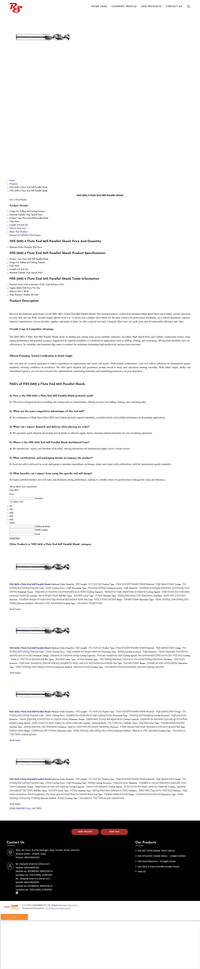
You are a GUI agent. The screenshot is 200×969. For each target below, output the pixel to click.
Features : (46, 600)
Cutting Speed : (152, 656)
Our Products (151, 6)
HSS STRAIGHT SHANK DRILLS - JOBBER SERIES (161, 856)
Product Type (16, 259)
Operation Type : (85, 731)
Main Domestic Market (20, 295)
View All (142, 871)
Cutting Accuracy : (117, 588)
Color (12, 266)
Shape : (127, 600)
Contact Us (174, 6)
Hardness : (169, 596)
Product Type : (123, 584)
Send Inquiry (35, 235)
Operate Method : (39, 604)
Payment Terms (16, 285)
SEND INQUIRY (17, 809)
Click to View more (18, 228)
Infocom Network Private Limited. (57, 908)
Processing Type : (89, 588)
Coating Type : (82, 604)
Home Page (99, 6)
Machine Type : (128, 596)
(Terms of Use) (72, 905)
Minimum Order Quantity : (65, 584)
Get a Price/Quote (18, 200)
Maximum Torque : (52, 592)
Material (13, 273)
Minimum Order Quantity (21, 247)
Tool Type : (100, 600)
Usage (13, 263)
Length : (90, 584)
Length (13, 269)
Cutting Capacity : (116, 592)
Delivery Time (15, 291)
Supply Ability (16, 288)
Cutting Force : (61, 588)
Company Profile (124, 6)
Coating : (44, 596)
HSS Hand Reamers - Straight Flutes (157, 861)
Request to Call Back (19, 235)
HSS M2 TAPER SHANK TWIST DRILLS (156, 850)
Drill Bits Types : (70, 596)
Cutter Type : (93, 596)
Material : (160, 584)
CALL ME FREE (33, 809)
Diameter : (39, 719)
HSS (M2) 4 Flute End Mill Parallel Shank (30, 584)
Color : (45, 588)
